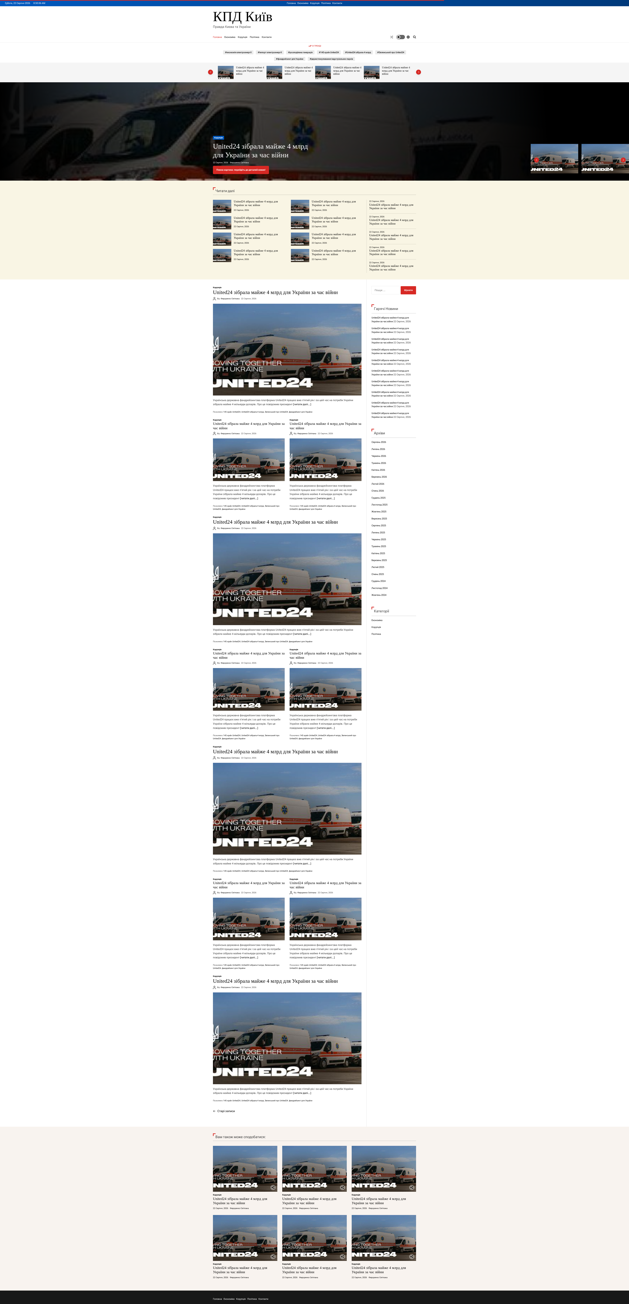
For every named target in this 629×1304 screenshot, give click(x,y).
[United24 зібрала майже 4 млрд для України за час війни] (287, 349)
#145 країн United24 (329, 52)
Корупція (315, 3)
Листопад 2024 (380, 588)
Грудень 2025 (379, 497)
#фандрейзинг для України (289, 59)
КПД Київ (242, 16)
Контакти (337, 3)
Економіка (302, 3)
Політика (326, 3)
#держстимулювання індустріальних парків (331, 59)
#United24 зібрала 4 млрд (358, 52)
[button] (210, 72)
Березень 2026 (379, 476)
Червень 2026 (379, 456)
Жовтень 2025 (379, 511)
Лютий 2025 (378, 567)
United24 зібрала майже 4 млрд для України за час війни (250, 70)
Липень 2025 (378, 532)
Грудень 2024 (379, 581)
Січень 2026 (378, 490)
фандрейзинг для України (300, 412)
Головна (291, 3)
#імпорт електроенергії (270, 52)
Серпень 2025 (379, 525)
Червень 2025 (379, 539)
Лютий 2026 (378, 484)
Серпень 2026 (379, 442)
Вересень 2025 (379, 518)
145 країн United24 (231, 412)
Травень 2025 (379, 546)
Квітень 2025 (378, 553)
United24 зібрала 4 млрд (252, 412)
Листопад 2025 (380, 504)
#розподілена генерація (300, 52)
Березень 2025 (379, 560)
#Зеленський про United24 (390, 52)
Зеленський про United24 (276, 412)
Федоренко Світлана (239, 162)
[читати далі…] (302, 404)
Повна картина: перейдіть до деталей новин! (241, 169)
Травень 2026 (379, 463)
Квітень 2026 (378, 470)
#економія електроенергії (238, 52)
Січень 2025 (378, 574)
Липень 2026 (378, 449)
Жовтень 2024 (379, 595)
